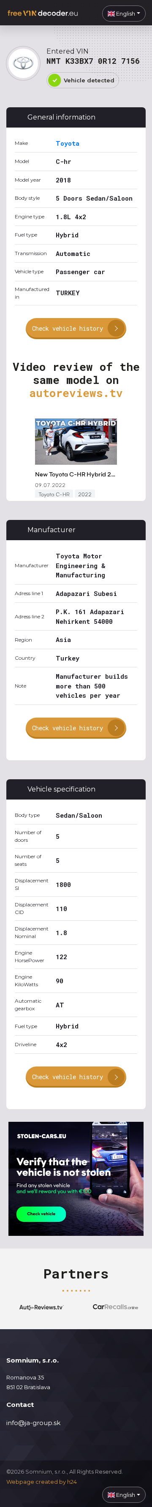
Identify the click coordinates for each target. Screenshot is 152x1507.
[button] (124, 13)
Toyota (67, 143)
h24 (72, 1481)
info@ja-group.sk (33, 1423)
